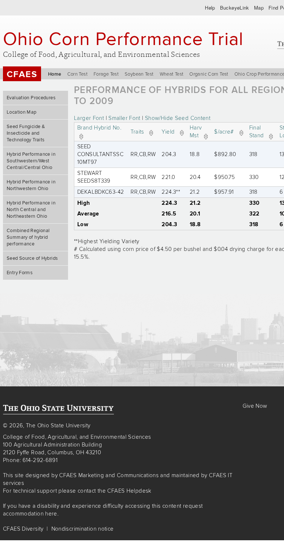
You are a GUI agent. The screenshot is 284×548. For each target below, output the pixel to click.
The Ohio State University (20, 8)
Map (259, 7)
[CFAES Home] (58, 409)
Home (54, 74)
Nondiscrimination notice (82, 528)
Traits (137, 131)
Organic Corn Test (208, 74)
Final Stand (256, 131)
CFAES (22, 74)
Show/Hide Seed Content (177, 118)
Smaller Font (124, 118)
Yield (168, 131)
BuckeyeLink (234, 7)
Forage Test (106, 74)
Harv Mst (196, 131)
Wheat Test (172, 74)
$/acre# (224, 131)
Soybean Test (139, 74)
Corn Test (77, 74)
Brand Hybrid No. (99, 127)
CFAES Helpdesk (129, 490)
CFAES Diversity (23, 528)
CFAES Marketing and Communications (109, 475)
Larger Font (89, 118)
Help (210, 7)
